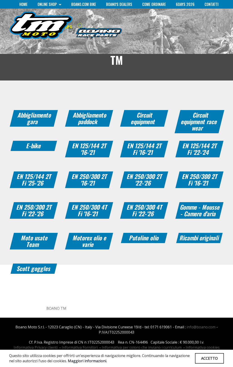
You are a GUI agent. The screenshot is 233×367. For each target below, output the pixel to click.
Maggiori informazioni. (87, 360)
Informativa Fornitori (80, 347)
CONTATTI (211, 4)
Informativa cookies (203, 347)
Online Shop (48, 4)
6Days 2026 (185, 4)
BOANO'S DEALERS (119, 4)
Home (23, 4)
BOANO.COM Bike (83, 4)
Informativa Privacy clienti (36, 347)
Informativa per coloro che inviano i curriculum (142, 347)
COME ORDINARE (154, 4)
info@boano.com (201, 326)
